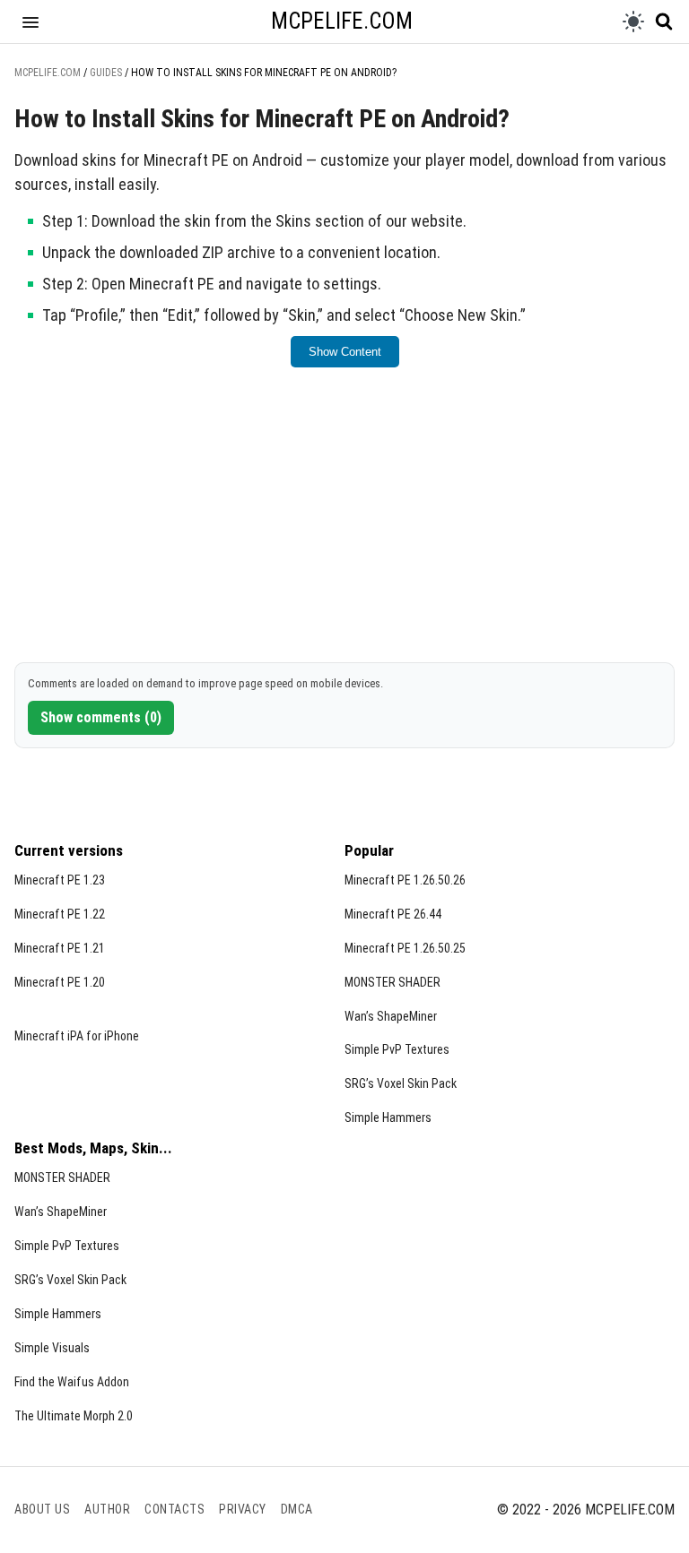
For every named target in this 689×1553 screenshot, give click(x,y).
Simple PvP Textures (396, 1049)
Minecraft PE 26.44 (392, 914)
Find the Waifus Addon (71, 1382)
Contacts (174, 1509)
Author (107, 1509)
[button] (30, 21)
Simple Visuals (52, 1348)
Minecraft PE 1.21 (59, 948)
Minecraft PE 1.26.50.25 (405, 948)
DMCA (297, 1509)
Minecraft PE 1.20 (59, 982)
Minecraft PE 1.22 (59, 914)
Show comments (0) (100, 717)
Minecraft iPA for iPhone (76, 1036)
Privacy (242, 1509)
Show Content (345, 351)
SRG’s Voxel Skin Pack (400, 1083)
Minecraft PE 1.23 (59, 880)
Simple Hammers (388, 1117)
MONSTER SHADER (392, 982)
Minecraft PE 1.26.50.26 (405, 880)
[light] (633, 21)
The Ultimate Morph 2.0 (73, 1416)
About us (42, 1509)
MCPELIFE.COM (342, 21)
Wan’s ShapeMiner (390, 1016)
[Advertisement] (344, 524)
